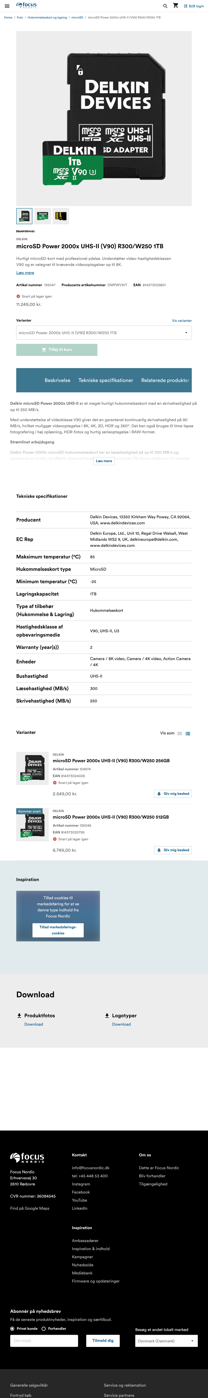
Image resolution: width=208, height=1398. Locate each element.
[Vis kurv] (175, 6)
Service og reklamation (125, 1385)
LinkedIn (79, 1208)
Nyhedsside (82, 1265)
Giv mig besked (176, 794)
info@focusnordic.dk (90, 1167)
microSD (77, 17)
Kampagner (82, 1256)
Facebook (81, 1192)
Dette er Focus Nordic (159, 1167)
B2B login (196, 6)
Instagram (81, 1184)
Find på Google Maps (29, 1208)
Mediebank (82, 1273)
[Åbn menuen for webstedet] (10, 6)
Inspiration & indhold (91, 1248)
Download (33, 1024)
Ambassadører (85, 1240)
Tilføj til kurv (60, 350)
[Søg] (165, 6)
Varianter (23, 320)
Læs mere (25, 272)
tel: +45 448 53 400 (90, 1176)
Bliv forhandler (152, 1176)
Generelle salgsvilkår (29, 1385)
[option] (24, 216)
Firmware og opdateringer (95, 1281)
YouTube (79, 1200)
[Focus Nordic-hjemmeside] (26, 6)
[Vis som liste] (188, 734)
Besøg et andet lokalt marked (161, 1329)
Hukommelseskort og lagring (47, 17)
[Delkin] (25, 231)
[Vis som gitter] (180, 734)
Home (8, 17)
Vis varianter (182, 320)
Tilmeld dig (103, 1341)
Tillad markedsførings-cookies (58, 930)
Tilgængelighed (153, 1184)
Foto (20, 17)
